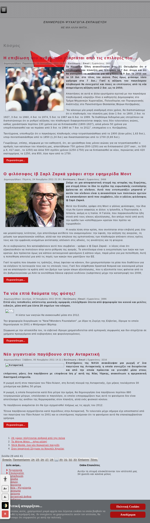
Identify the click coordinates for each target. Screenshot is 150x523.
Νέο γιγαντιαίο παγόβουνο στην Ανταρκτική (52, 354)
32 (70, 459)
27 (47, 459)
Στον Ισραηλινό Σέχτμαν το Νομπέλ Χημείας (37, 448)
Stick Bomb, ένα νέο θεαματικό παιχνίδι (35, 445)
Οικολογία (15, 484)
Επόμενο (83, 459)
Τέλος (94, 459)
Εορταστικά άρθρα (20, 496)
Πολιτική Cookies (127, 506)
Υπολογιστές (16, 473)
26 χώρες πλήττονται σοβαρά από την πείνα (38, 438)
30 (61, 459)
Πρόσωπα (15, 490)
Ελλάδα (13, 479)
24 (33, 459)
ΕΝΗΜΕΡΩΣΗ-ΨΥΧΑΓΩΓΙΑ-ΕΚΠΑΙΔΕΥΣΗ (75, 22)
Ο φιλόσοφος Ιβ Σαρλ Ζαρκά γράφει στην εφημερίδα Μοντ (68, 174)
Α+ (5, 488)
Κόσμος (13, 482)
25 (37, 459)
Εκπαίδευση (16, 476)
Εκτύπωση (74, 63)
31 (65, 459)
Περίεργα (14, 493)
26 (42, 459)
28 (51, 459)
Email (86, 63)
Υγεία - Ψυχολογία (20, 487)
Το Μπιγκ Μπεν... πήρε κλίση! (29, 441)
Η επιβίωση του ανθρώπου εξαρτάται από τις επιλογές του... (71, 58)
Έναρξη (7, 459)
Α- (5, 497)
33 (75, 459)
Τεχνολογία (15, 470)
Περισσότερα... (15, 160)
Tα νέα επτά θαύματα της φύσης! (40, 293)
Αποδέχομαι (128, 514)
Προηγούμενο (21, 459)
